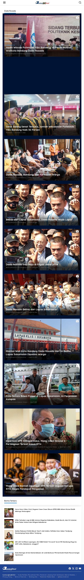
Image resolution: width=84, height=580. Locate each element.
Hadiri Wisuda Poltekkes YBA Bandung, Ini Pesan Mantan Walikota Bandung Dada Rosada (38, 49)
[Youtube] (80, 568)
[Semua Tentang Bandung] (42, 2)
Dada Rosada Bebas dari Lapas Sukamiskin (31, 309)
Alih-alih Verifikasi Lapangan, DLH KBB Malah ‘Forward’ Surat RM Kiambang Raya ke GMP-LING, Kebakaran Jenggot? (46, 543)
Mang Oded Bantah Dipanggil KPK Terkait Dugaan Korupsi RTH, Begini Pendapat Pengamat (39, 487)
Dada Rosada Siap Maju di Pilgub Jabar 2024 (32, 264)
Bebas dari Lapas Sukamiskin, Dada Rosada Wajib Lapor (39, 219)
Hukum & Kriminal (11, 402)
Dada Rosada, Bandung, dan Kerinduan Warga (33, 174)
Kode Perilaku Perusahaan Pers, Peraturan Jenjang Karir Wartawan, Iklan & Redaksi (46, 575)
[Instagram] (76, 568)
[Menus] (4, 2)
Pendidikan (29, 53)
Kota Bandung (10, 45)
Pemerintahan (48, 447)
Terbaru (25, 402)
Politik (54, 492)
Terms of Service (20, 577)
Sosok (58, 492)
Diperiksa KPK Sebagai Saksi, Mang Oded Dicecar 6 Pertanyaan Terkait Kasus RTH (35, 442)
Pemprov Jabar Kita (32, 267)
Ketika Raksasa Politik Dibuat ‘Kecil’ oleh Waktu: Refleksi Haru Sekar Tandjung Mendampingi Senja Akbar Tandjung (43, 532)
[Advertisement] (42, 75)
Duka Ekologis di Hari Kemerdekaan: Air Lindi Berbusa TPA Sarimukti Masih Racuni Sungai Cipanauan (47, 554)
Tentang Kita (33, 577)
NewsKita (40, 447)
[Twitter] (73, 568)
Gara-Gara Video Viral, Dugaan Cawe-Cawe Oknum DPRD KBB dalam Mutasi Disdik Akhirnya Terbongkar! (45, 510)
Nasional (8, 393)
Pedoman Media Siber (47, 577)
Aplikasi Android (63, 577)
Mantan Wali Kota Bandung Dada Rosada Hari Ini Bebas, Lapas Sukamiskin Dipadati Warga (38, 353)
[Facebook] (69, 568)
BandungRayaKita (11, 53)
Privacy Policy (7, 577)
